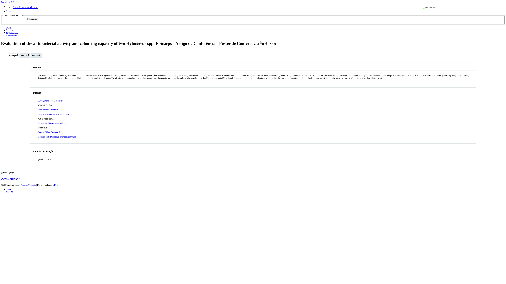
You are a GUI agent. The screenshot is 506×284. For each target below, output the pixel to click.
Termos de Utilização (28, 185)
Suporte (9, 192)
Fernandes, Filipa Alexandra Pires (52, 123)
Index (8, 11)
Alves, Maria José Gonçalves (50, 101)
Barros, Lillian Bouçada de (49, 132)
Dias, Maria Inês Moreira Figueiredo (53, 114)
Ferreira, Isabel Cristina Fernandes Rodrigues (57, 137)
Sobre (8, 189)
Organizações (12, 32)
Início (8, 28)
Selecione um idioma (25, 7)
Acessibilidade (10, 179)
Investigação (11, 35)
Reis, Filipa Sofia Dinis (48, 110)
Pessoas (9, 30)
